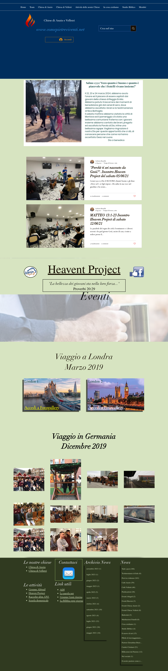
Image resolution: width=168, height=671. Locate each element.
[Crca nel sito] (133, 28)
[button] (88, 7)
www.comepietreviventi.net (60, 29)
